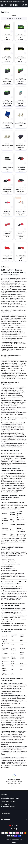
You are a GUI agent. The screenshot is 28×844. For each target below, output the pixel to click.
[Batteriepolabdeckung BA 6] (21, 137)
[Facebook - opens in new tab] (11, 829)
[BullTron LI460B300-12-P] (21, 49)
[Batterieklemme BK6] (21, 115)
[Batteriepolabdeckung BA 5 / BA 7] (7, 181)
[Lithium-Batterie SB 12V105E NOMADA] (21, 71)
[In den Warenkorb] (11, 31)
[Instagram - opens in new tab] (14, 829)
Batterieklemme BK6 (20, 123)
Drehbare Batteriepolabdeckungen (20, 235)
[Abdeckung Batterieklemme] (7, 202)
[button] (2, 5)
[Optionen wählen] (11, 75)
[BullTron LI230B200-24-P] (7, 49)
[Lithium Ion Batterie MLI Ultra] (21, 93)
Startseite (3, 8)
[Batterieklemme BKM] (7, 137)
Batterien (8, 8)
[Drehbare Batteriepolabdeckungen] (21, 224)
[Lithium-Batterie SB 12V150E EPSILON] (7, 93)
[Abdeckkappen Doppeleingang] (21, 159)
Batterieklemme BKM (7, 145)
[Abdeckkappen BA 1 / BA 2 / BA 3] (21, 181)
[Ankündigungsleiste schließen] (27, 1)
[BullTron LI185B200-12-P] (21, 27)
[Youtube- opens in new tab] (17, 829)
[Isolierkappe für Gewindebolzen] (7, 224)
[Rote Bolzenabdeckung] (7, 248)
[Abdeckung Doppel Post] (21, 248)
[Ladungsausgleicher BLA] (7, 159)
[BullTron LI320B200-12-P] (7, 27)
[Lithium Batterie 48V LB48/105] (7, 115)
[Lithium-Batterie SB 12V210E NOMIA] (7, 71)
